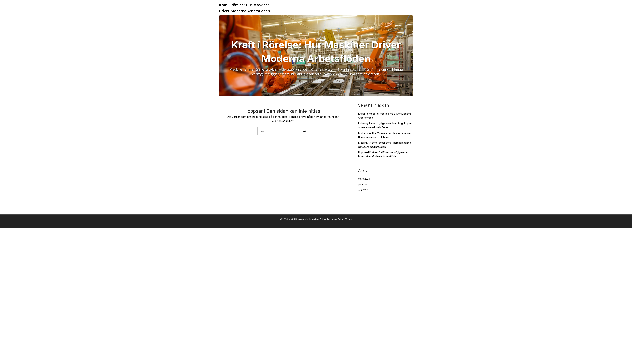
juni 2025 (363, 190)
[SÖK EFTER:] (278, 131)
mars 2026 (364, 178)
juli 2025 (362, 184)
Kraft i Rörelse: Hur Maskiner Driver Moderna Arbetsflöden (244, 8)
